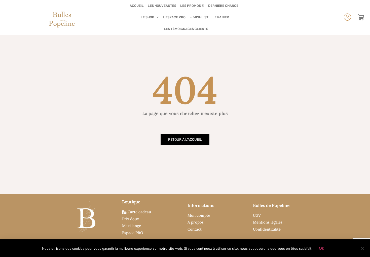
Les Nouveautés (162, 6)
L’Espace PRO (174, 17)
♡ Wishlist (199, 17)
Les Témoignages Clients (186, 29)
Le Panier (220, 17)
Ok (321, 248)
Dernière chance (223, 6)
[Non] (362, 248)
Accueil (137, 6)
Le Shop (147, 17)
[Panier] (361, 17)
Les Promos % (192, 6)
